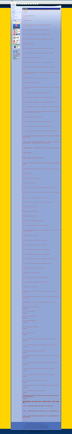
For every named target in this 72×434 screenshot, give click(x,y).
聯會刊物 (13, 15)
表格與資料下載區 (14, 16)
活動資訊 (13, 9)
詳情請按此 (25, 12)
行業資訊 (13, 12)
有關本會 (13, 7)
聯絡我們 (13, 18)
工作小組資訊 (14, 10)
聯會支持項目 (14, 13)
